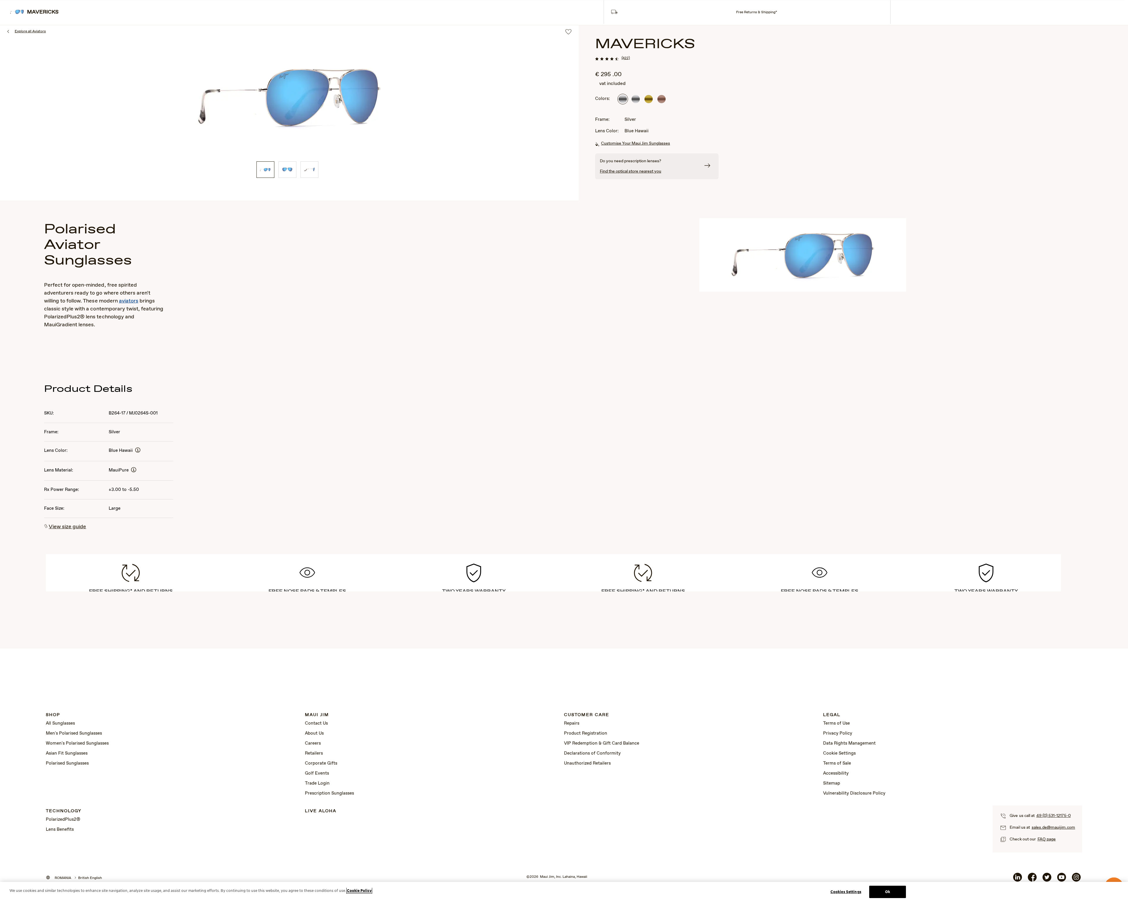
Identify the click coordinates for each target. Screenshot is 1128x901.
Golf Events (317, 773)
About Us (314, 733)
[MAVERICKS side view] (309, 169)
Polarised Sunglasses (67, 763)
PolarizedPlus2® (63, 820)
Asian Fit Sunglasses (67, 753)
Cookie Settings (839, 753)
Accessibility (836, 773)
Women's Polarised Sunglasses (77, 743)
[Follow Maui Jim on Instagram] (1076, 879)
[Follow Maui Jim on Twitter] (1047, 879)
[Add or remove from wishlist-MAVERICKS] (568, 32)
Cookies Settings (845, 891)
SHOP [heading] (53, 715)
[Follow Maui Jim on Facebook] (1032, 879)
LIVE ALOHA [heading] (320, 811)
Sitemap (831, 783)
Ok (887, 891)
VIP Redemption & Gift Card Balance (601, 743)
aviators (128, 301)
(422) (626, 58)
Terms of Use (836, 723)
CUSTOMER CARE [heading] (586, 715)
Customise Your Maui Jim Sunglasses (635, 143)
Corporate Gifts (321, 763)
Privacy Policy (837, 733)
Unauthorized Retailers (587, 763)
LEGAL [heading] (831, 715)
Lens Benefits (60, 830)
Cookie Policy (359, 890)
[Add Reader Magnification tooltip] (137, 450)
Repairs (571, 723)
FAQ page (1047, 839)
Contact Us (316, 723)
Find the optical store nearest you (630, 171)
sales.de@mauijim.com (1053, 827)
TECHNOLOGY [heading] (63, 811)
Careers (313, 743)
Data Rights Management (849, 743)
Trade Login (317, 783)
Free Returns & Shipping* (756, 12)
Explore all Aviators (30, 31)
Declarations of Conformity (592, 753)
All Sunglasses (60, 723)
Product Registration (585, 733)
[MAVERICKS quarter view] (265, 169)
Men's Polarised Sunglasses (74, 733)
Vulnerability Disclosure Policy (854, 793)
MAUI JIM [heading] (317, 715)
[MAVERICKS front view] (287, 169)
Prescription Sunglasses (329, 793)
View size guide (67, 526)
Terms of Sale (837, 763)
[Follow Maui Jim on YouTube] (1061, 879)
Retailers (314, 753)
